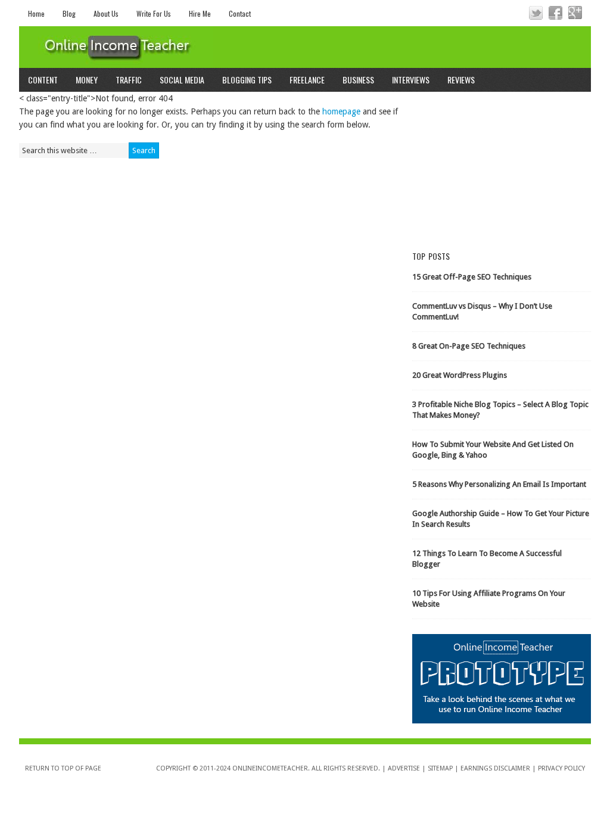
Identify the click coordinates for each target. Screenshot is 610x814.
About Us (106, 13)
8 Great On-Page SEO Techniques (468, 345)
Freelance (307, 79)
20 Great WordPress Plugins (459, 375)
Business (358, 79)
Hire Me (200, 13)
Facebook (555, 13)
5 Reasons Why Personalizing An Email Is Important (499, 484)
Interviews (411, 79)
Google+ (575, 13)
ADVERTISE (404, 768)
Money (87, 79)
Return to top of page (63, 768)
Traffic (129, 79)
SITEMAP (440, 768)
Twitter (536, 13)
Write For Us (153, 13)
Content (43, 79)
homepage (341, 111)
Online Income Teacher (305, 47)
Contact (240, 13)
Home (36, 13)
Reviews (461, 79)
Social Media (182, 79)
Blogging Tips (247, 79)
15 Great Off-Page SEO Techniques (471, 276)
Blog (69, 13)
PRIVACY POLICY (561, 768)
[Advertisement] (501, 166)
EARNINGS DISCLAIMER (495, 768)
